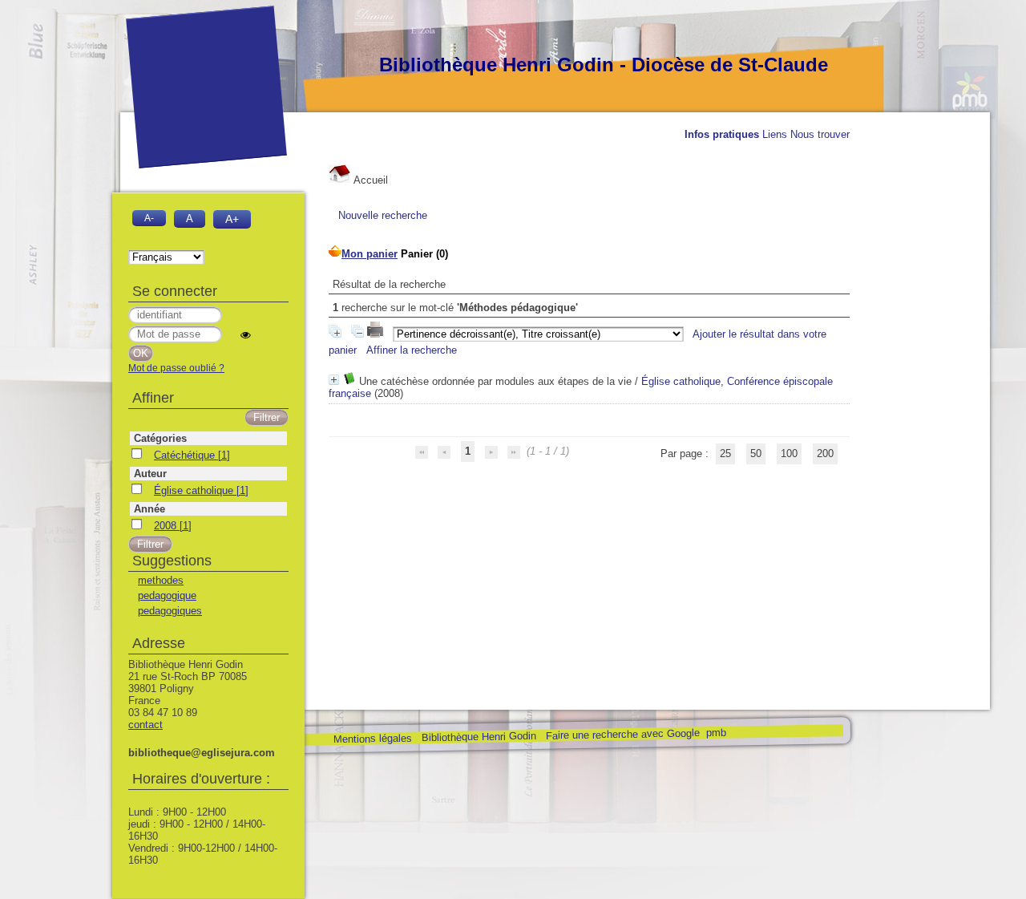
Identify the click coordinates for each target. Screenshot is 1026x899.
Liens (774, 134)
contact (145, 725)
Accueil (369, 180)
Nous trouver (820, 134)
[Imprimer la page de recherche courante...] (376, 334)
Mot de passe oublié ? (176, 368)
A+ (232, 219)
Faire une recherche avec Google (622, 734)
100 (789, 453)
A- (149, 218)
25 (725, 453)
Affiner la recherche (411, 350)
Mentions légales (372, 739)
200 (825, 453)
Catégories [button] (160, 438)
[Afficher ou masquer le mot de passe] (245, 335)
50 (755, 453)
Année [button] (149, 509)
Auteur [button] (150, 474)
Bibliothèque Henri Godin (478, 736)
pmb (715, 733)
